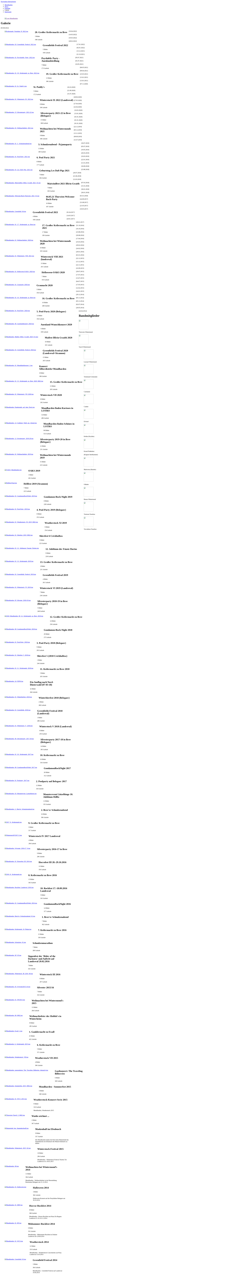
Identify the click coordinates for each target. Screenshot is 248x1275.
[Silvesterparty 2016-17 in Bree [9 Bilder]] (17, 848)
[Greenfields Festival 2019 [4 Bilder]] (20, 574)
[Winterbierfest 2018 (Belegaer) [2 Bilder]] (18, 697)
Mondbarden (8, 5)
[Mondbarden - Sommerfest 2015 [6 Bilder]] (18, 1086)
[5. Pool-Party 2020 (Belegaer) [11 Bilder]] (17, 310)
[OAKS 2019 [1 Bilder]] (13, 470)
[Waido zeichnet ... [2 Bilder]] (15, 1115)
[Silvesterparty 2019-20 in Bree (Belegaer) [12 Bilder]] (19, 438)
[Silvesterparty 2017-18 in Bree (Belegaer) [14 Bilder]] (19, 739)
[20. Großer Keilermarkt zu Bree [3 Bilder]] (16, 31)
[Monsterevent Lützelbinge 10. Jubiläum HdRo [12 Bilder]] (21, 793)
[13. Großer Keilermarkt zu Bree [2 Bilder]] (19, 561)
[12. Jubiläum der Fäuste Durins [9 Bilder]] (22, 548)
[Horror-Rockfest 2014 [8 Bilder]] (13, 1205)
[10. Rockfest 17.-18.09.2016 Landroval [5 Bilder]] (19, 887)
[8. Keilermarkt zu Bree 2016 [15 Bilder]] (13, 874)
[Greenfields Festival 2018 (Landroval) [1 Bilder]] (17, 710)
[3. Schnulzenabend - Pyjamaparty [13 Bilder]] (18, 143)
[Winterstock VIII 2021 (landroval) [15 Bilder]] (19, 256)
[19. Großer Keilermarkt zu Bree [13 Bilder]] (22, 73)
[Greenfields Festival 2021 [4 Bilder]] (15, 211)
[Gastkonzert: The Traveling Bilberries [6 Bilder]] (26, 1070)
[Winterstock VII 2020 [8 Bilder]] (19, 394)
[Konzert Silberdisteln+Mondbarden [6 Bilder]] (18, 365)
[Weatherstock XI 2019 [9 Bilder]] (21, 522)
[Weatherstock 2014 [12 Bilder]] (14, 1241)
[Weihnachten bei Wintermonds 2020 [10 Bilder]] (19, 240)
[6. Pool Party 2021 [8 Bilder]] (17, 156)
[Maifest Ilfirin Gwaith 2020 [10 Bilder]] (21, 337)
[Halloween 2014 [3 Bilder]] (15, 1187)
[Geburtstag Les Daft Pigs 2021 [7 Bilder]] (18, 170)
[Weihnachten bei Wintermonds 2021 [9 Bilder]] (19, 128)
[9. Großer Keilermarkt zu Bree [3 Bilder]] (13, 822)
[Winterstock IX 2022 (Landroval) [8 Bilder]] (19, 99)
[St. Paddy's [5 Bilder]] (16, 86)
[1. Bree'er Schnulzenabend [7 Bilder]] (20, 916)
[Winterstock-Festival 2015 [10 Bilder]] (18, 1148)
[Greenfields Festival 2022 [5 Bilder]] (20, 44)
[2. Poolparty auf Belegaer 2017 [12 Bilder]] (17, 780)
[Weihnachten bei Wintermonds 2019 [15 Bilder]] (19, 454)
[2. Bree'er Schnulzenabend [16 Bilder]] (19, 809)
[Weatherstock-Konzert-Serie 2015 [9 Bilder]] (16, 1099)
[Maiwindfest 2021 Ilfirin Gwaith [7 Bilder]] (22, 183)
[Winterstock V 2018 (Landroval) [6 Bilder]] (19, 726)
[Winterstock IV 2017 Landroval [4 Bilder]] (13, 835)
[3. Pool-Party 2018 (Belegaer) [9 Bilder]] (17, 642)
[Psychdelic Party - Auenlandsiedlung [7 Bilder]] (20, 57)
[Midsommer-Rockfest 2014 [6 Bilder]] (13, 1223)
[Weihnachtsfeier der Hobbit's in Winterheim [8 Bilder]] (14, 1015)
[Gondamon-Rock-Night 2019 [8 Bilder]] (21, 496)
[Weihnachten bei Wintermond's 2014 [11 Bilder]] (12, 1166)
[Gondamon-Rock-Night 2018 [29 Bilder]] (21, 629)
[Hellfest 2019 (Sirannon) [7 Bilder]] (11, 483)
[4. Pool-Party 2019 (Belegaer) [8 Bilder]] (17, 509)
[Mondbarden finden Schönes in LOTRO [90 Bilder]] (21, 423)
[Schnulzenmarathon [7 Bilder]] (15, 942)
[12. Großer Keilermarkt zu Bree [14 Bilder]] (24, 616)
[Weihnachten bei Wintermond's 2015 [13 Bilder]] (15, 1000)
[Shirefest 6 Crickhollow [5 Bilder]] (19, 535)
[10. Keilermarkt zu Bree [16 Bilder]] (19, 754)
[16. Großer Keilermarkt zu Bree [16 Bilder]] (20, 297)
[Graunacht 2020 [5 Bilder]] (17, 284)
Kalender (7, 8)
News (6, 6)
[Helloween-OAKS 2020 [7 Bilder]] (20, 271)
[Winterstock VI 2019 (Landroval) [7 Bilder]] (19, 587)
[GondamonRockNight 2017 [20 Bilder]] (21, 767)
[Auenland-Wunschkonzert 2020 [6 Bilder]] (19, 324)
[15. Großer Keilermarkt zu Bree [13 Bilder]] (24, 381)
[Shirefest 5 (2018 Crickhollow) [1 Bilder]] (17, 655)
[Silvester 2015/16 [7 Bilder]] (17, 987)
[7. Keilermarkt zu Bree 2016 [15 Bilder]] (18, 929)
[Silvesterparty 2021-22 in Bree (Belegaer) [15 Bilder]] (19, 112)
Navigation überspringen (8, 1)
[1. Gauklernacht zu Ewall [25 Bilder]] (13, 1031)
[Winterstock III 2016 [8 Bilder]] (19, 973)
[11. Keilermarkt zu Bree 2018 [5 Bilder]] (19, 668)
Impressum (8, 12)
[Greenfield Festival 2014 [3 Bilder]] (15, 1259)
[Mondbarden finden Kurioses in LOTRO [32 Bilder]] (20, 407)
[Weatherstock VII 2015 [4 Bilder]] (16, 1057)
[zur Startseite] (11, 18)
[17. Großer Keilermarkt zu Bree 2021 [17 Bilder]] (20, 224)
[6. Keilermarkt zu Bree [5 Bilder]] (17, 1044)
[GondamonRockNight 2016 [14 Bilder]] (21, 903)
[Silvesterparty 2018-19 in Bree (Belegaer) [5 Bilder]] (18, 600)
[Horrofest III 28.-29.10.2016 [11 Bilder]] (18, 861)
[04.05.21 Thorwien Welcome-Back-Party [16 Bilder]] (22, 196)
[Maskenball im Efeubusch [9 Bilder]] (16, 1128)
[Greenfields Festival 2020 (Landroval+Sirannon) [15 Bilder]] (20, 350)
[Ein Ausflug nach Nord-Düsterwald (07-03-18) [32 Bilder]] (14, 681)
